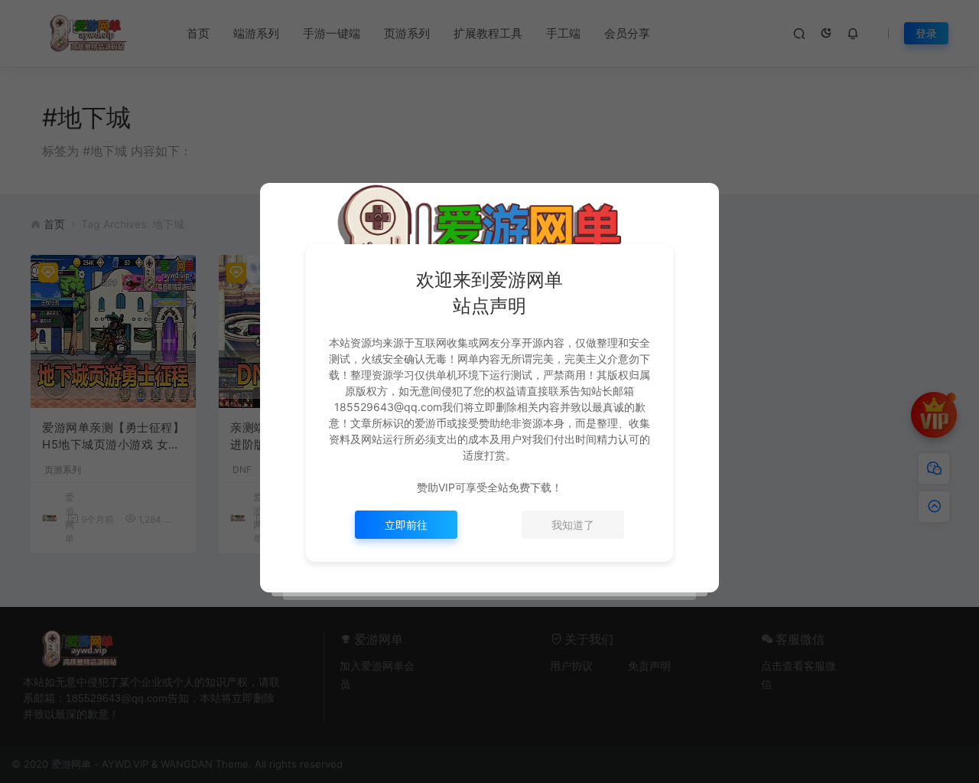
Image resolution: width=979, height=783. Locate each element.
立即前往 (406, 524)
